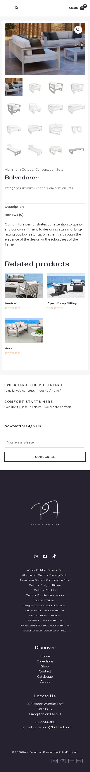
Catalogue (45, 677)
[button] (78, 30)
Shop (45, 666)
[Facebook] (45, 556)
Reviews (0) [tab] (14, 215)
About (45, 682)
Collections (45, 661)
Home (45, 656)
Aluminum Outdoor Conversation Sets (34, 170)
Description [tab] (14, 207)
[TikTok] (54, 556)
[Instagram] (36, 556)
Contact (45, 671)
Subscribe (45, 457)
